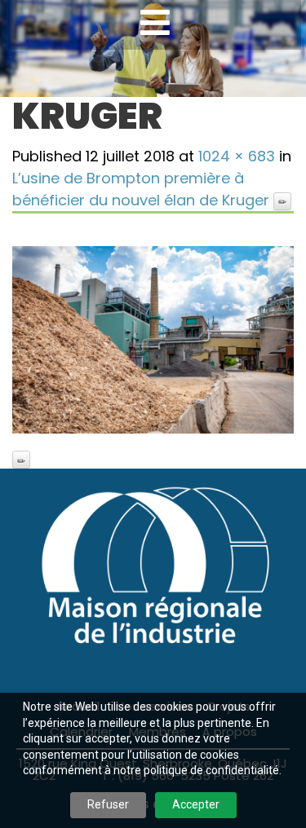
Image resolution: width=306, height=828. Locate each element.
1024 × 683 (236, 156)
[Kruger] (153, 340)
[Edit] (282, 201)
